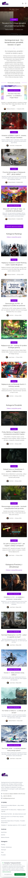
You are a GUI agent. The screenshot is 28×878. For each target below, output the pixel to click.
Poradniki (14, 19)
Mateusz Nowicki (5, 837)
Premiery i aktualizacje (14, 90)
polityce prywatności (6, 871)
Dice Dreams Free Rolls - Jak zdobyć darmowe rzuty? (13, 814)
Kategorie (4, 841)
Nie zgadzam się (8, 874)
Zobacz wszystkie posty (14, 237)
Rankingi (14, 259)
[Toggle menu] (25, 3)
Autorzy (3, 829)
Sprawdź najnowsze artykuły (14, 226)
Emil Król (3, 834)
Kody (2, 852)
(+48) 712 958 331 (7, 796)
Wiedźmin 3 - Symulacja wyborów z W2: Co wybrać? (13, 825)
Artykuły (4, 802)
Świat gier (3, 849)
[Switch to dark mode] (22, 3)
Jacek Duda (4, 832)
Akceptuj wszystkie (20, 874)
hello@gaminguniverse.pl (9, 798)
